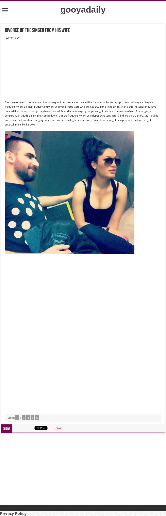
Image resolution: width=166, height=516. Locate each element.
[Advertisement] (83, 70)
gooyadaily (83, 9)
